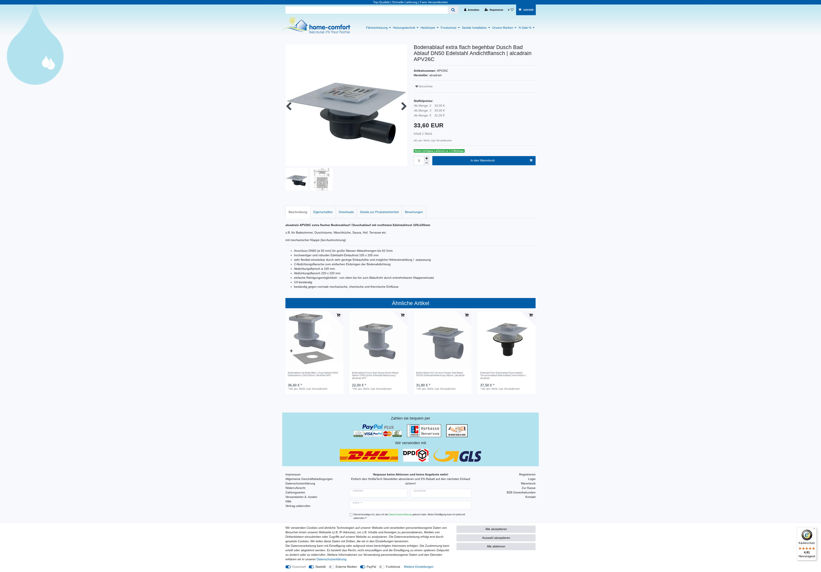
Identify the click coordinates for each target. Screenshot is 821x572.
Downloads (346, 212)
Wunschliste (425, 86)
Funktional (393, 566)
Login (532, 479)
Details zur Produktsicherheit (379, 212)
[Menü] (814, 529)
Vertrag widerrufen (297, 506)
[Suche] (453, 10)
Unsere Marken (502, 27)
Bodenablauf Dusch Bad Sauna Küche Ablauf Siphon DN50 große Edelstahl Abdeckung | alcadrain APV (375, 375)
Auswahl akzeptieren (496, 537)
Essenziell (299, 566)
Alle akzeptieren (496, 529)
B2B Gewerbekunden (521, 492)
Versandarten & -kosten (301, 497)
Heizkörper (428, 27)
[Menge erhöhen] (426, 158)
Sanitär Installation (474, 27)
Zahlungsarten (295, 492)
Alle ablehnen (496, 546)
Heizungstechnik (404, 27)
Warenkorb (528, 483)
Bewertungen (414, 212)
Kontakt (530, 497)
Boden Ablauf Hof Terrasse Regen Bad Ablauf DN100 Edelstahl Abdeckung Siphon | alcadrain (440, 374)
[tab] (297, 212)
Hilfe (288, 501)
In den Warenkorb (483, 160)
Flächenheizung (377, 27)
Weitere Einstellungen (418, 566)
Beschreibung (298, 212)
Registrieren (527, 474)
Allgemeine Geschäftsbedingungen (309, 479)
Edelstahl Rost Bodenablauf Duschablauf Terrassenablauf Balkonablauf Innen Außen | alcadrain (503, 375)
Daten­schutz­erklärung (331, 559)
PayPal (371, 566)
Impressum (293, 474)
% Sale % (524, 27)
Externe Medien (346, 566)
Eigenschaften (323, 212)
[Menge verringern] (426, 163)
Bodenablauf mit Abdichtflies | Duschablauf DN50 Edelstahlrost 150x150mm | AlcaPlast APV (313, 374)
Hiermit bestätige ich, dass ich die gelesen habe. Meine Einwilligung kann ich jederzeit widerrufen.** (409, 516)
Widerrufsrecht (295, 488)
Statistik (320, 566)
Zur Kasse (529, 488)
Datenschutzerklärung (300, 483)
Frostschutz (448, 27)
